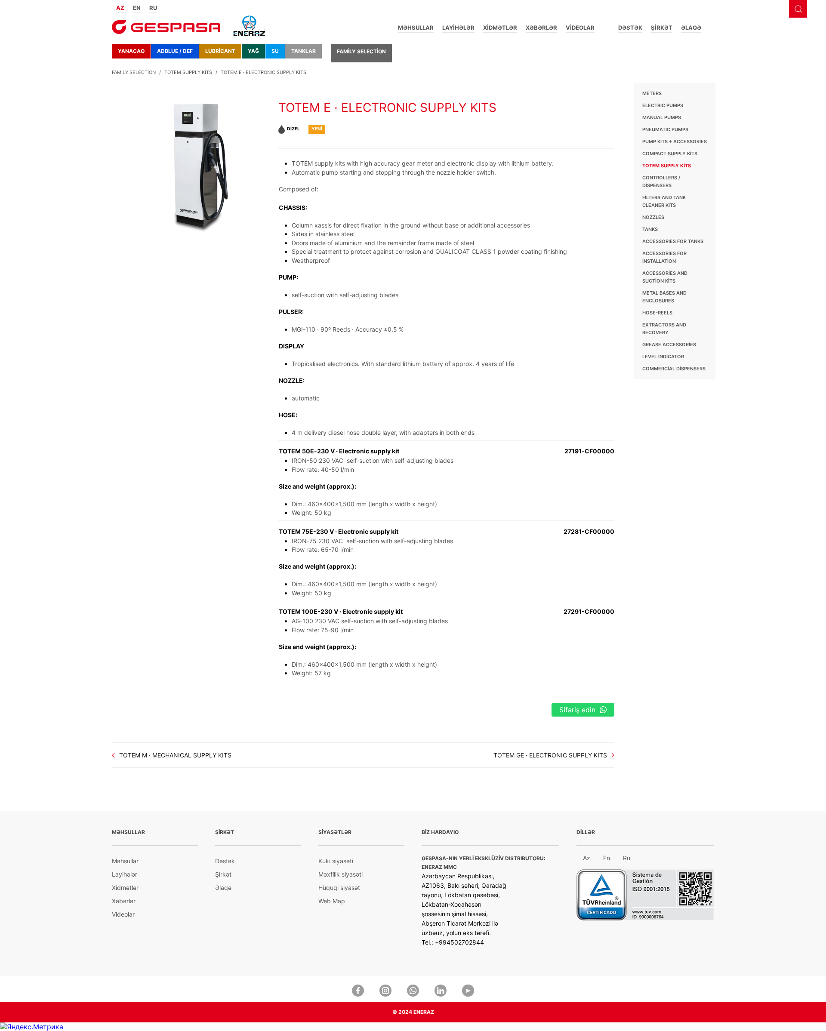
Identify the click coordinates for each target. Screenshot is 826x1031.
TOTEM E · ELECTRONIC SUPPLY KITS (263, 72)
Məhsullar (416, 27)
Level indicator (663, 357)
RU (153, 7)
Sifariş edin (577, 709)
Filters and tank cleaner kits (664, 201)
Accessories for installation (664, 257)
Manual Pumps (661, 117)
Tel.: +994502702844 (453, 942)
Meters (652, 93)
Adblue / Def (175, 51)
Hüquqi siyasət (339, 887)
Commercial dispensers (674, 369)
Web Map (331, 901)
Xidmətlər (500, 27)
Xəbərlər (541, 27)
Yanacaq (131, 51)
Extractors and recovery (664, 328)
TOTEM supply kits (188, 72)
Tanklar (303, 51)
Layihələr (458, 27)
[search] (798, 9)
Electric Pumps (662, 105)
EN (137, 7)
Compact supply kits (669, 154)
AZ (120, 7)
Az (586, 858)
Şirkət (661, 27)
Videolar (580, 27)
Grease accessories (669, 345)
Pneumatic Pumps (665, 129)
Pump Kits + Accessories (674, 141)
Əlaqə (691, 27)
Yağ (253, 51)
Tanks (650, 229)
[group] (195, 157)
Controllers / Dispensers (661, 181)
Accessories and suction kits (664, 277)
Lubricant (220, 51)
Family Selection (361, 51)
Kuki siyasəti (335, 861)
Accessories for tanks (672, 241)
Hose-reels (657, 313)
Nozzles (653, 217)
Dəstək (630, 27)
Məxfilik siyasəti (340, 874)
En (606, 858)
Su (275, 51)
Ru (626, 858)
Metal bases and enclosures (664, 297)
